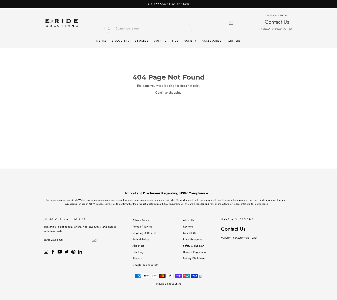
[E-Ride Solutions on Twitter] (66, 251)
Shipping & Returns (144, 233)
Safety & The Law (193, 246)
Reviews (188, 227)
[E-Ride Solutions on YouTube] (60, 251)
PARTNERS (234, 40)
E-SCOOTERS (120, 40)
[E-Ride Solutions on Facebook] (53, 251)
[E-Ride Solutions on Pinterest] (73, 251)
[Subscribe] (94, 240)
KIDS (175, 40)
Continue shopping (168, 92)
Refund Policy (141, 239)
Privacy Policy (141, 220)
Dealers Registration (195, 252)
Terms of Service (142, 227)
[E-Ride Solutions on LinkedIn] (80, 251)
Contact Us (189, 233)
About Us (188, 220)
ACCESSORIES (212, 40)
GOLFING (160, 40)
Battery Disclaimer (194, 258)
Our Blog (138, 252)
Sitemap (137, 258)
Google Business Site (145, 265)
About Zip (139, 246)
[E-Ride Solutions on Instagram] (46, 251)
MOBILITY (190, 40)
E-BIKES (101, 40)
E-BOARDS (142, 40)
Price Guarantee (193, 239)
